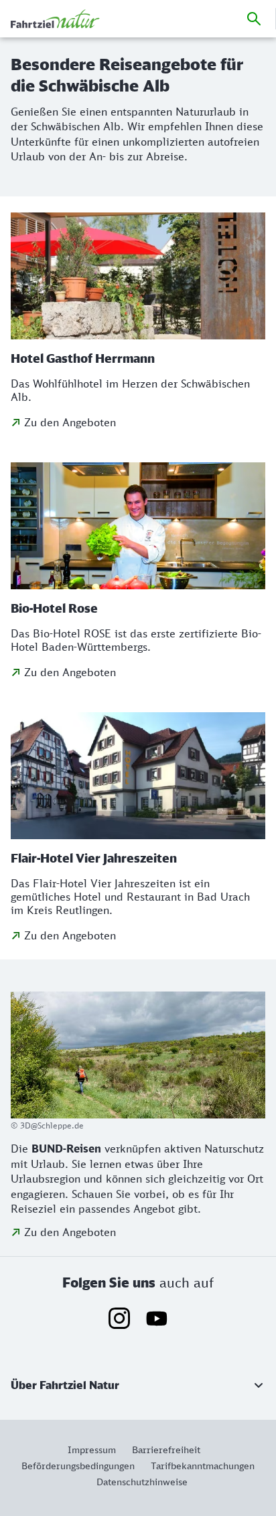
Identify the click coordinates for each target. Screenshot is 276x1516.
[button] (138, 1385)
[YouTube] (156, 1318)
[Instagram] (119, 1318)
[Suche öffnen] (254, 18)
